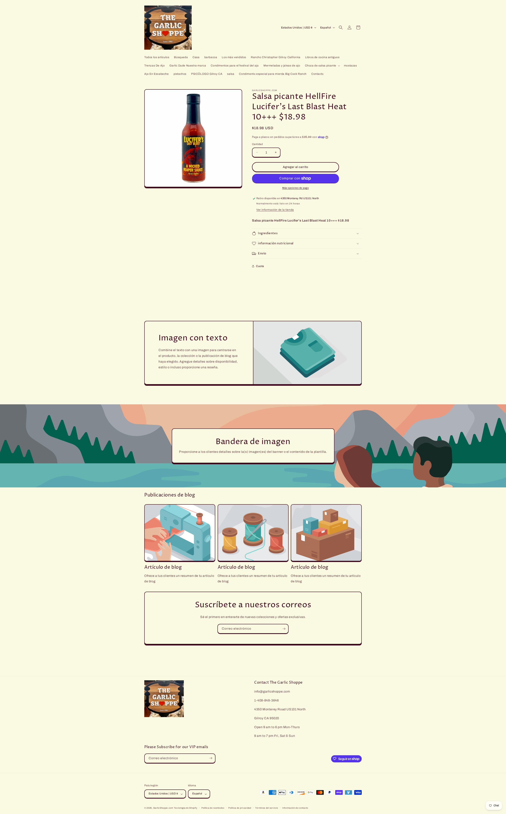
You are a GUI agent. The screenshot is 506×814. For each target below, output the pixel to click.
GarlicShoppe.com (163, 808)
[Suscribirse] (283, 629)
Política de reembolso (212, 808)
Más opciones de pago (295, 188)
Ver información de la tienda (275, 209)
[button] (322, 66)
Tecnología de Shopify (185, 808)
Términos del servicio (266, 808)
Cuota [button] (260, 266)
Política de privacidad (239, 808)
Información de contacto (295, 808)
